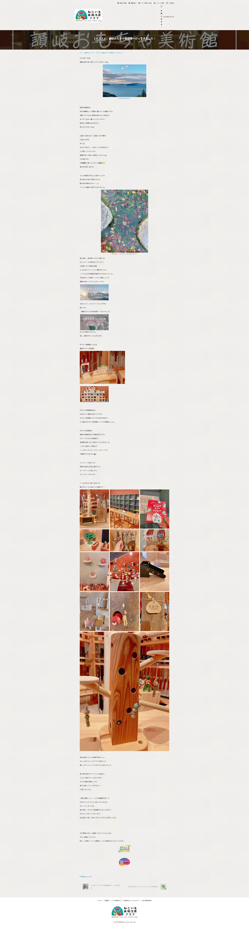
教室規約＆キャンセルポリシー (132, 900)
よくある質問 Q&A (116, 900)
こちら (112, 422)
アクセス (99, 900)
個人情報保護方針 (147, 900)
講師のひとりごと (87, 876)
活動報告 (106, 900)
